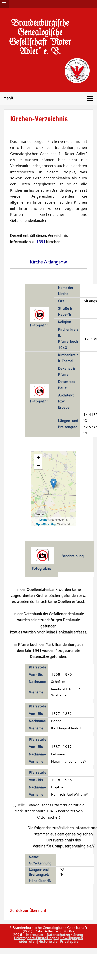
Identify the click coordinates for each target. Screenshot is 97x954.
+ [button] (38, 458)
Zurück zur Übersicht (28, 910)
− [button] (38, 465)
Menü (8, 98)
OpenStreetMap (46, 524)
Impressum (34, 935)
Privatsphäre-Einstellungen (36, 938)
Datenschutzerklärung (65, 935)
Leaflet (43, 519)
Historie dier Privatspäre (59, 941)
